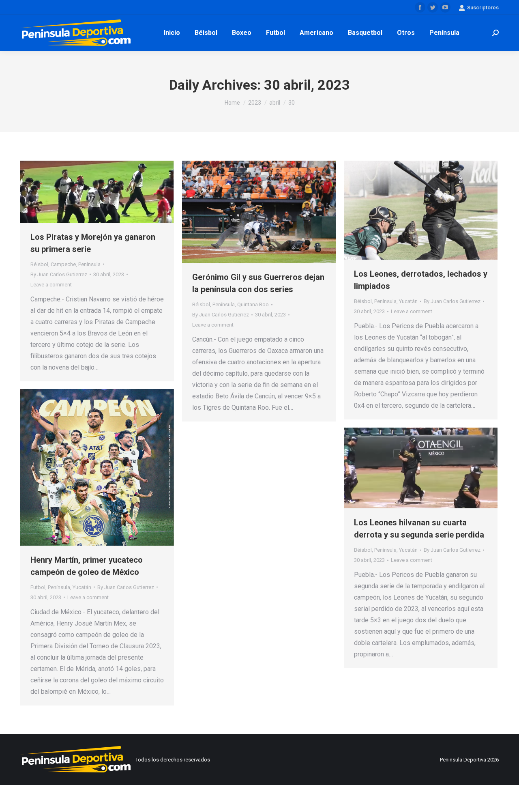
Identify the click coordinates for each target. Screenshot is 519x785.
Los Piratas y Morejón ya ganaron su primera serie (92, 243)
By (58, 274)
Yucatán (408, 301)
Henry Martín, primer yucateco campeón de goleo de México (86, 566)
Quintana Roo (253, 304)
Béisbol (39, 264)
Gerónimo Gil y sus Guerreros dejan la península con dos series (258, 283)
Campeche (63, 264)
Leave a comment (51, 285)
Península (89, 264)
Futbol (37, 587)
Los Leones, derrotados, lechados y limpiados (420, 280)
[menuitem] (172, 33)
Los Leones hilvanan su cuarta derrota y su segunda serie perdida (419, 529)
